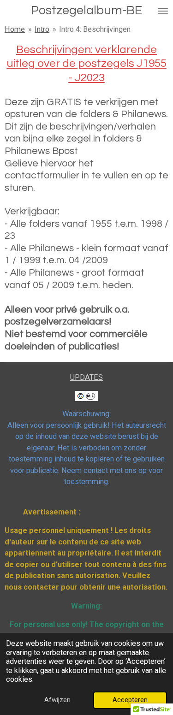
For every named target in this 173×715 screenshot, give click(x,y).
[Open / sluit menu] (163, 11)
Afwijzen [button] (57, 700)
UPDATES (86, 377)
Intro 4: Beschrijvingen (95, 29)
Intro (42, 29)
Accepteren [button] (130, 700)
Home (15, 29)
